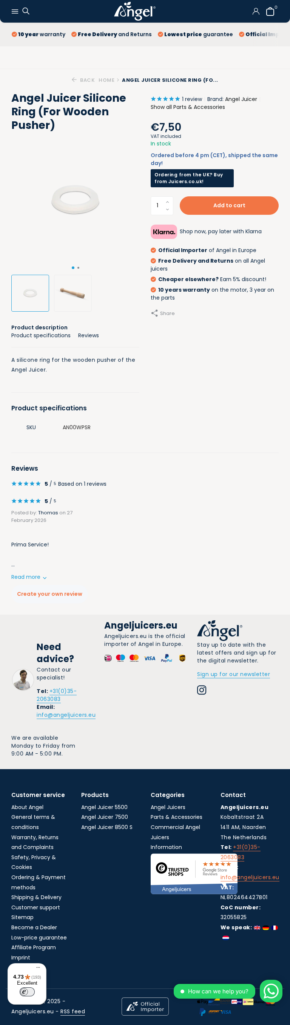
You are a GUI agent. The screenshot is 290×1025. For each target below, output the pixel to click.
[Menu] (36, 968)
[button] (73, 267)
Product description (39, 327)
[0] (268, 11)
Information (166, 847)
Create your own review (49, 594)
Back (87, 80)
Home (106, 80)
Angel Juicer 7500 (104, 817)
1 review (192, 99)
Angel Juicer (241, 99)
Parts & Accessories (176, 817)
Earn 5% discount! (212, 279)
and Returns (115, 34)
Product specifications (41, 335)
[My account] (255, 11)
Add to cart (229, 205)
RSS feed (72, 1011)
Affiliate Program (33, 947)
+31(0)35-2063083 (57, 695)
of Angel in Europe (207, 250)
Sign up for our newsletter (233, 674)
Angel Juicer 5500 (104, 807)
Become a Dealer (34, 927)
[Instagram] (202, 691)
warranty (41, 34)
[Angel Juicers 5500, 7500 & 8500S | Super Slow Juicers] (135, 11)
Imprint (20, 957)
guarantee (198, 34)
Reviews (88, 335)
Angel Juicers (168, 807)
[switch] (27, 991)
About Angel (27, 807)
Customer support (35, 907)
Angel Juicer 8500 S (107, 827)
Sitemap (22, 917)
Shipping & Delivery (36, 897)
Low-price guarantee (39, 937)
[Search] (25, 11)
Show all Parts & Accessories (188, 107)
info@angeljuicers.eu (66, 715)
